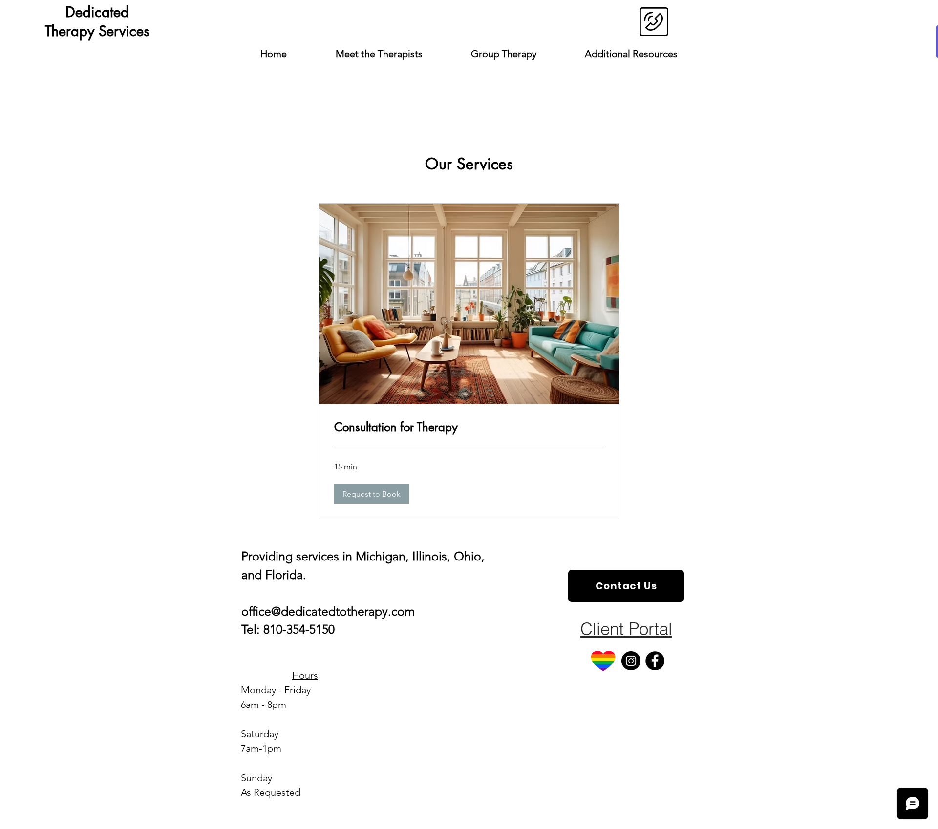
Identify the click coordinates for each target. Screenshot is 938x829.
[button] (371, 494)
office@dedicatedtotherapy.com (328, 611)
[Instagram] (630, 660)
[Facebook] (654, 660)
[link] (469, 427)
